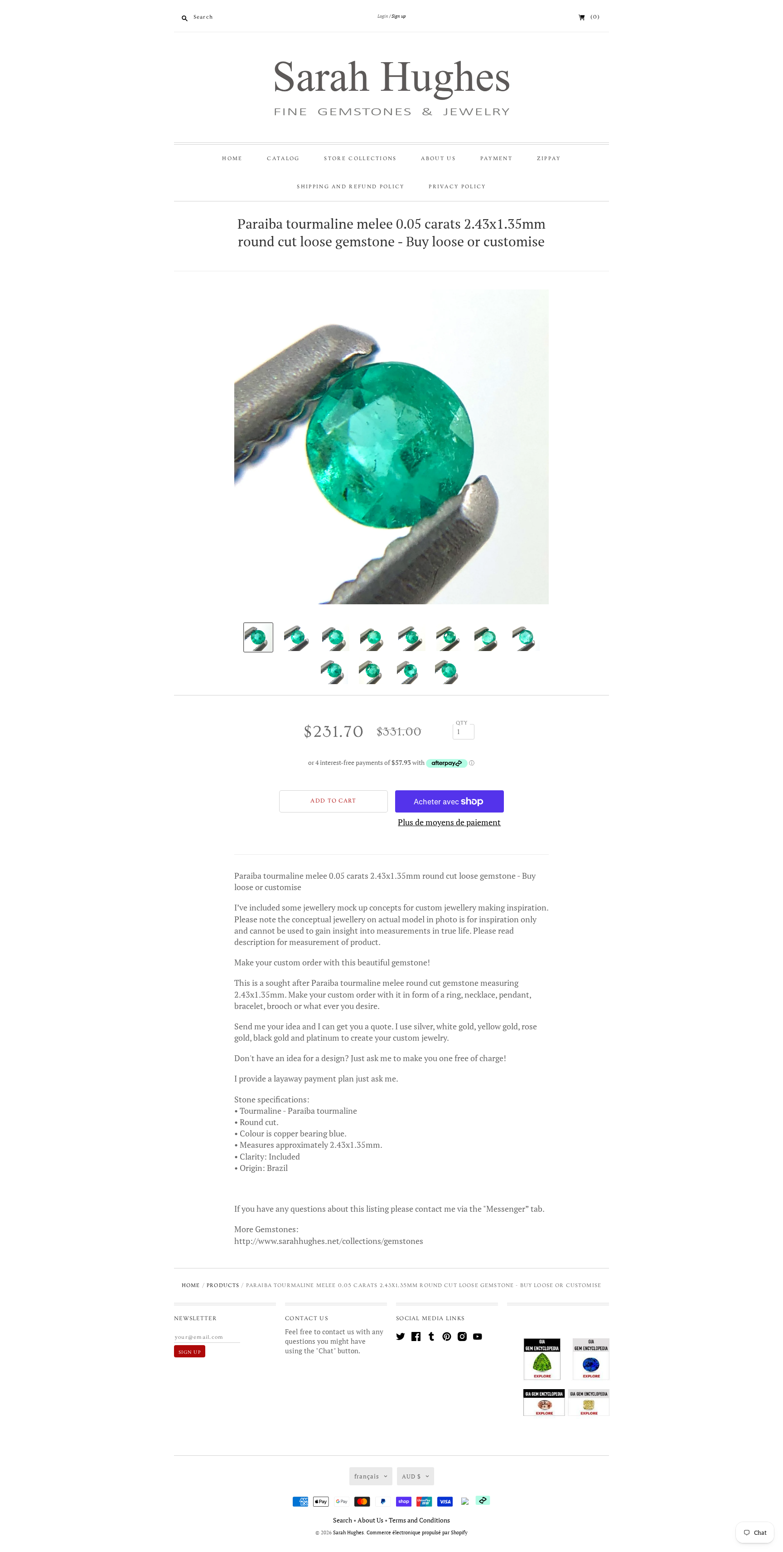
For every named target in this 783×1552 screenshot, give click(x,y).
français (366, 1476)
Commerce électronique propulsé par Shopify (417, 1532)
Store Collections (360, 159)
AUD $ (411, 1476)
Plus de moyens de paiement (449, 822)
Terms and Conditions (419, 1520)
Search (342, 1520)
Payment (496, 159)
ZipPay (549, 159)
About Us (438, 159)
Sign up (399, 16)
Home (232, 159)
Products (223, 1285)
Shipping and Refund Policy (350, 187)
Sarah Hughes (348, 1532)
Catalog (283, 159)
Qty (462, 723)
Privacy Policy (457, 187)
